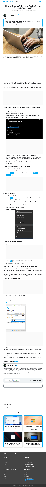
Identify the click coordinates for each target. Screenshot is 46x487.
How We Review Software (29, 466)
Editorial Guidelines (28, 460)
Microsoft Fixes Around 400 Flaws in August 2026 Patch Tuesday (13, 444)
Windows (5, 481)
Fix (4, 474)
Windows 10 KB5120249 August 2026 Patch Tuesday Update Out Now (33, 445)
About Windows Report (8, 460)
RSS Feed (26, 472)
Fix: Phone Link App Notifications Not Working (12, 427)
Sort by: (34, 407)
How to (4, 476)
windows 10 (17, 361)
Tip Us (4, 464)
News (4, 472)
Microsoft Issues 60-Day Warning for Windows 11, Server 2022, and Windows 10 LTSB (33, 428)
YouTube (15, 453)
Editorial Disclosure (28, 462)
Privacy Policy (26, 476)
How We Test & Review (28, 464)
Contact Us (5, 462)
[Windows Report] (12, 2)
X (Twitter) (12, 453)
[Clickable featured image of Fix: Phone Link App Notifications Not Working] (13, 420)
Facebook (9, 453)
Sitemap (25, 474)
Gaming (5, 479)
